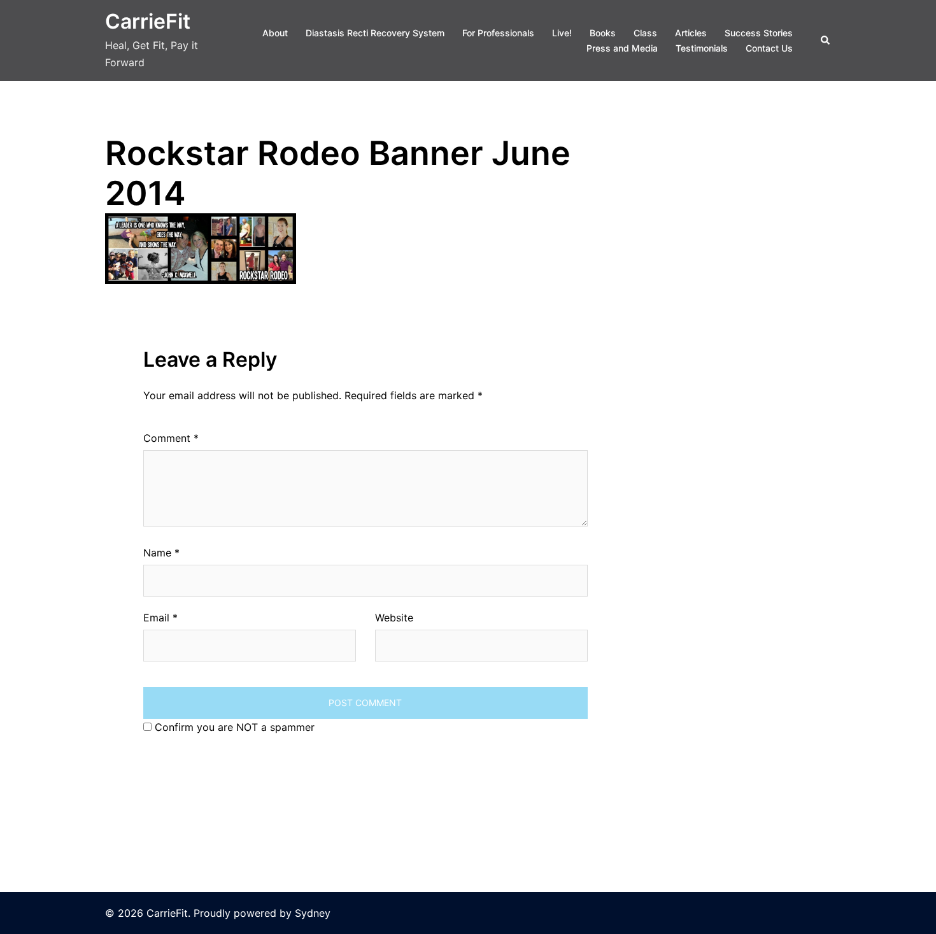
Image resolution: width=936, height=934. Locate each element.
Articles (691, 32)
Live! (562, 32)
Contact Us (769, 48)
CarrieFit (147, 21)
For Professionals (498, 32)
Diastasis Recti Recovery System (375, 32)
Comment (171, 438)
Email (160, 617)
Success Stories (759, 32)
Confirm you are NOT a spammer (233, 727)
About (275, 32)
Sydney (312, 913)
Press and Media (622, 48)
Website (394, 617)
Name (161, 552)
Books (603, 32)
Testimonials (702, 48)
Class (645, 32)
